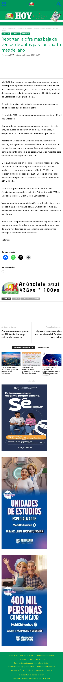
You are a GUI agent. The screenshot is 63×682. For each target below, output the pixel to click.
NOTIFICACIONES (27, 655)
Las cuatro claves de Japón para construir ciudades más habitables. (10, 370)
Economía (15, 34)
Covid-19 (11, 28)
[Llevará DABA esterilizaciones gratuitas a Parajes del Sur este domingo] (31, 359)
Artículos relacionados (23, 347)
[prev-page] (29, 380)
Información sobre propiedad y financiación (31, 663)
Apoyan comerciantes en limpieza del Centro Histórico (48, 334)
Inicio (4, 28)
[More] (45, 70)
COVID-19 (13, 655)
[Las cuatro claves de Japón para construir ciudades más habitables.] (11, 359)
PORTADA (25, 34)
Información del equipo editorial (21, 666)
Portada (35, 299)
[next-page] (33, 380)
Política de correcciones (46, 666)
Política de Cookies (25, 659)
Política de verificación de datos (39, 670)
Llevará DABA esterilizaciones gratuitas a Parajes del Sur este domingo (31, 370)
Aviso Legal (40, 659)
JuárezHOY (9, 55)
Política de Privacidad (45, 655)
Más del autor (43, 347)
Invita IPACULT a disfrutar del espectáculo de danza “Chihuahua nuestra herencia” (51, 371)
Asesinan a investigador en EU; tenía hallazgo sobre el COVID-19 (15, 334)
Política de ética (17, 670)
